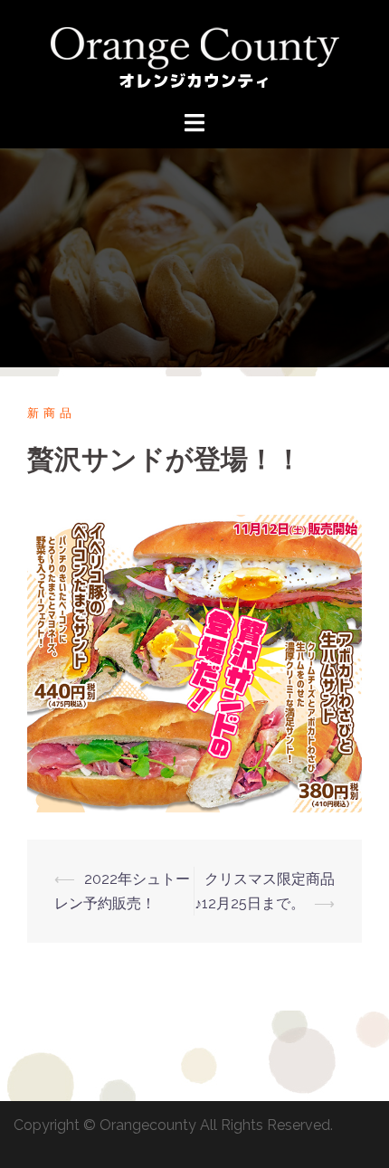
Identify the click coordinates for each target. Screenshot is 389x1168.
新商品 (51, 413)
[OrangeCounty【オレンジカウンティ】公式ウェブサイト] (195, 53)
